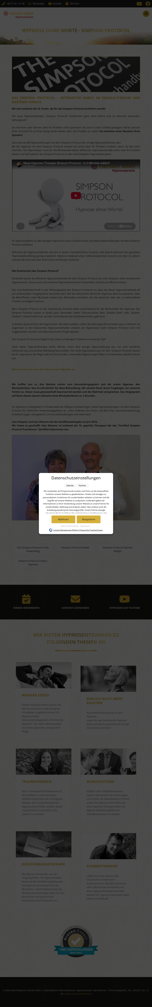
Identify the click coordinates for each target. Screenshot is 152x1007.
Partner (82, 485)
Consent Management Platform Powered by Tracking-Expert (78, 530)
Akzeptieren (88, 519)
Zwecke (70, 485)
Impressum (85, 526)
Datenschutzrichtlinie (70, 526)
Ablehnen (63, 519)
